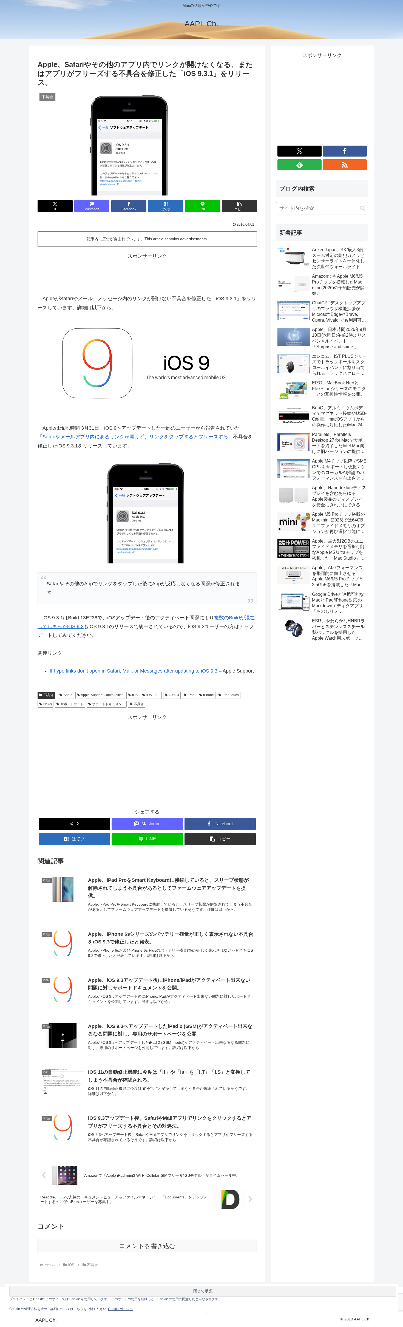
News (47, 704)
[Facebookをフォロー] (345, 151)
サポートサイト (72, 704)
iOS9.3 (174, 695)
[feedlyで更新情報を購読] (299, 164)
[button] (239, 206)
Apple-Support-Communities (102, 695)
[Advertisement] (147, 273)
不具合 (48, 695)
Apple (68, 695)
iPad (191, 695)
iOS (135, 695)
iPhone (208, 695)
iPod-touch (231, 695)
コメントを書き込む (147, 1246)
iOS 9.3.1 (153, 695)
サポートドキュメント (108, 704)
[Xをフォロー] (299, 151)
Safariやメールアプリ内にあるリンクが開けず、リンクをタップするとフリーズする (135, 437)
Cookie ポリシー (120, 1309)
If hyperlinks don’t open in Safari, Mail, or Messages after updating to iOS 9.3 (133, 671)
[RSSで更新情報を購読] (345, 164)
